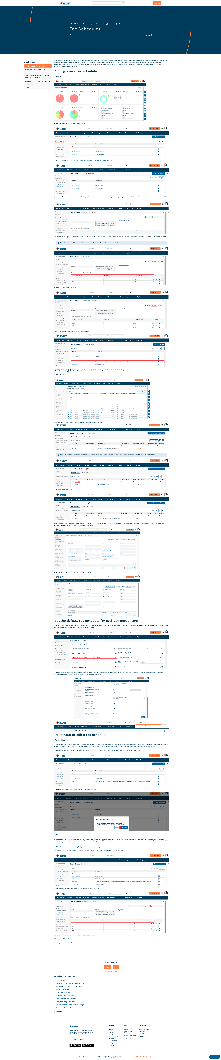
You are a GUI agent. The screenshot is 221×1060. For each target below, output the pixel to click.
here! (94, 935)
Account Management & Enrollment (128, 1031)
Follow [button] (147, 35)
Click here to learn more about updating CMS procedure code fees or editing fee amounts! (81, 847)
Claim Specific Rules (63, 992)
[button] (107, 967)
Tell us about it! (71, 943)
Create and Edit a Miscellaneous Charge (70, 1005)
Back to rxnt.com (135, 3)
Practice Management (113, 1033)
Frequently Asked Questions (144, 1030)
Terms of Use (82, 1056)
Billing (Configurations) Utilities (112, 24)
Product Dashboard (130, 1035)
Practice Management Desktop (92, 24)
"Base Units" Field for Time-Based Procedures (72, 983)
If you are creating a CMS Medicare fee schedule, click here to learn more (91, 160)
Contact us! (67, 939)
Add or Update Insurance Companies (69, 986)
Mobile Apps (112, 1046)
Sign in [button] (157, 3)
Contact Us (142, 1036)
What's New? (128, 1038)
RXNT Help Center (75, 24)
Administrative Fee (62, 989)
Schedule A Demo (144, 1034)
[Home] (65, 3)
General (111, 1029)
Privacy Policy (73, 1056)
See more (59, 1011)
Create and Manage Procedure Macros (69, 1008)
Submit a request (147, 3)
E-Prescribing (113, 1041)
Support (215, 1056)
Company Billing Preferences (66, 1002)
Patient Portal (113, 1043)
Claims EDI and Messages (65, 995)
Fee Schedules (61, 980)
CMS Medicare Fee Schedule (66, 998)
